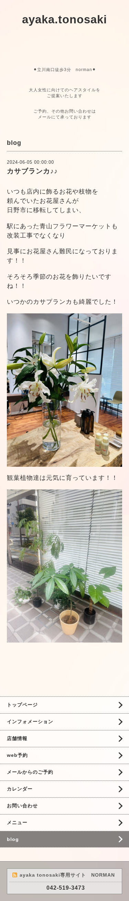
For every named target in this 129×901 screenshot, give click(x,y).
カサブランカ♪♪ (32, 171)
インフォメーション (30, 721)
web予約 (17, 755)
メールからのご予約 (30, 772)
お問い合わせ (22, 805)
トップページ (22, 704)
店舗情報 (17, 738)
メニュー (17, 822)
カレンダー (20, 789)
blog (13, 839)
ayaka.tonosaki (64, 19)
